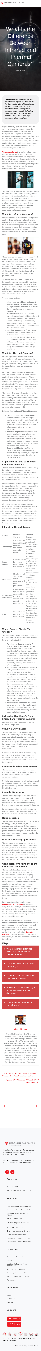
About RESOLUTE (13, 1187)
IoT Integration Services (16, 1219)
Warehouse (11, 1280)
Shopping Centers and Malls (18, 1273)
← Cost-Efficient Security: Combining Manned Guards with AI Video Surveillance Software (19, 1075)
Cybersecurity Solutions (16, 1234)
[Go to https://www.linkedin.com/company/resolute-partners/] (12, 1172)
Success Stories (13, 1299)
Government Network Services (19, 1238)
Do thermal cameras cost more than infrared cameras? (20, 977)
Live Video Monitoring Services (19, 1206)
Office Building (23, 1276)
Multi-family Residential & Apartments (17, 1265)
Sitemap (10, 1302)
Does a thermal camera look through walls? (19, 1003)
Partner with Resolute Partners (19, 1190)
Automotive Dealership (16, 1257)
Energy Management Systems (18, 1231)
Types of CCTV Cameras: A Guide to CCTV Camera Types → (22, 1081)
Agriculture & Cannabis (16, 1269)
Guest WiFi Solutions (15, 1227)
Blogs (9, 1295)
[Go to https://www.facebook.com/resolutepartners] (7, 1172)
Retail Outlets (12, 1276)
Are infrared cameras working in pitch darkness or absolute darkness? (20, 990)
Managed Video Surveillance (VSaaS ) (18, 1214)
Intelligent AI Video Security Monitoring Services (18, 1223)
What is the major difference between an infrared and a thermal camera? (19, 952)
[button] (4, 1106)
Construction (12, 1260)
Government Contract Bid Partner (20, 1242)
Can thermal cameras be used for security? (20, 965)
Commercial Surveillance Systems (20, 1210)
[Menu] (37, 4)
